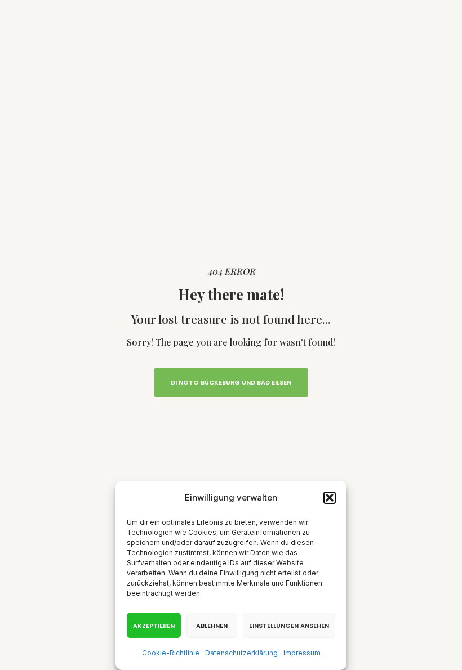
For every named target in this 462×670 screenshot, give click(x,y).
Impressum (302, 653)
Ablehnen (212, 625)
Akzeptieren (154, 625)
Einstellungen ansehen (289, 625)
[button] (329, 497)
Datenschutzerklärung (241, 653)
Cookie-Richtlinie (170, 653)
